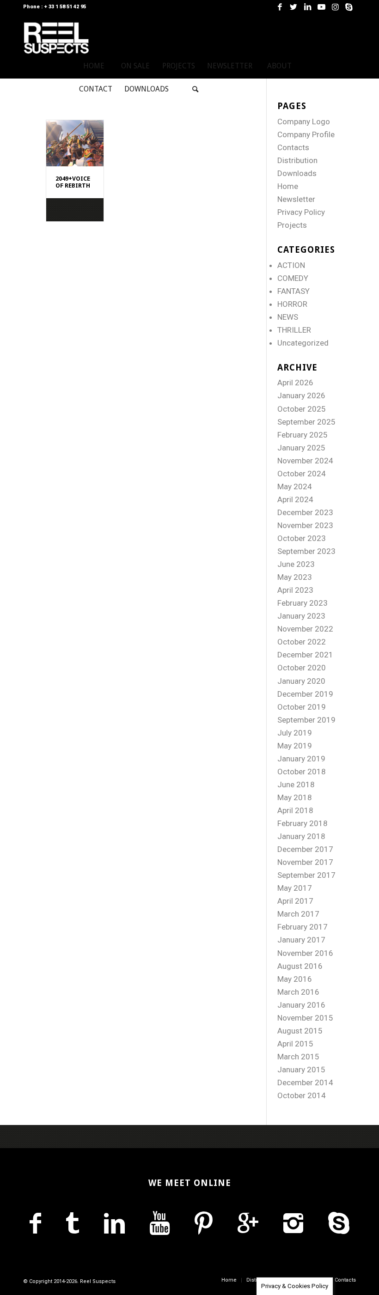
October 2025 (301, 408)
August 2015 (300, 1030)
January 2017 (301, 939)
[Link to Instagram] (335, 7)
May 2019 (294, 745)
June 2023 (296, 564)
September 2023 (306, 551)
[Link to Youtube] (321, 7)
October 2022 (301, 641)
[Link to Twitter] (293, 7)
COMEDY (292, 278)
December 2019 (305, 694)
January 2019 (301, 758)
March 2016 (298, 992)
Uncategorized (303, 342)
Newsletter (296, 199)
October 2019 (301, 706)
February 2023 (302, 603)
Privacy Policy (301, 212)
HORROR (292, 304)
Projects (292, 225)
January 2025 (301, 447)
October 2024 (301, 473)
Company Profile (306, 134)
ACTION (291, 265)
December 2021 (305, 654)
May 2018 (294, 797)
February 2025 (302, 434)
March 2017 (298, 913)
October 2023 (301, 538)
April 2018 (295, 810)
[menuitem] (94, 66)
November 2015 (305, 1017)
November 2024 (305, 460)
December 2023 (305, 512)
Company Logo (303, 121)
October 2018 (301, 771)
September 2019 (306, 719)
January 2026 (301, 395)
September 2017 (306, 875)
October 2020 (301, 667)
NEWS (287, 317)
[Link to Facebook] (280, 7)
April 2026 (295, 382)
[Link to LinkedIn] (307, 7)
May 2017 (294, 888)
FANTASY (293, 291)
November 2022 (305, 628)
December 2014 (305, 1082)
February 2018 (302, 823)
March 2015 (298, 1056)
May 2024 (294, 486)
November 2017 (305, 862)
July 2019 (294, 732)
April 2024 (295, 499)
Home (287, 186)
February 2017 (302, 926)
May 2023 (294, 577)
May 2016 (294, 979)
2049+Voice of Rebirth (72, 181)
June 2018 (296, 784)
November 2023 (305, 525)
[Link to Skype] (349, 7)
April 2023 (295, 590)
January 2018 (301, 836)
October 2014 (301, 1095)
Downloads (297, 173)
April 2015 (295, 1043)
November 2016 (305, 953)
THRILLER (294, 329)
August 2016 (300, 966)
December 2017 (305, 849)
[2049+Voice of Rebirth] (75, 143)
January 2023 (301, 615)
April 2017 (295, 901)
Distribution (297, 160)
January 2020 (301, 681)
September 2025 (306, 421)
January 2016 (301, 1004)
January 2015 (301, 1069)
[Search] (195, 89)
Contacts (293, 147)
